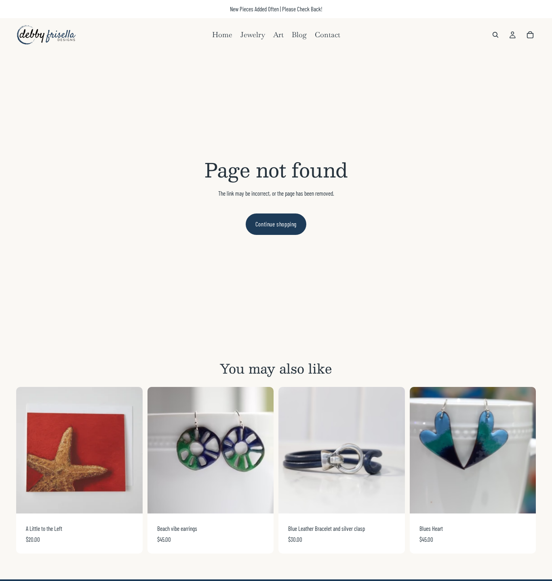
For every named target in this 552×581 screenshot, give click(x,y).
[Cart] (530, 35)
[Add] (130, 501)
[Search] (495, 35)
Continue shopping (276, 224)
